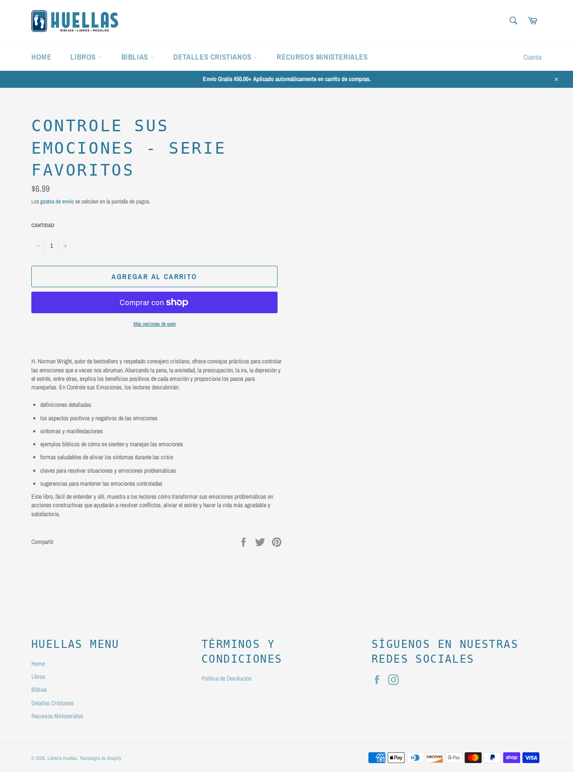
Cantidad (42, 225)
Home (41, 57)
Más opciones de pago (154, 324)
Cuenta (532, 57)
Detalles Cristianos (213, 57)
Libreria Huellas (62, 758)
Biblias (135, 57)
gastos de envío (57, 201)
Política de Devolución (226, 678)
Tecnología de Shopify (100, 758)
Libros (84, 57)
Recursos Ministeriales (322, 57)
